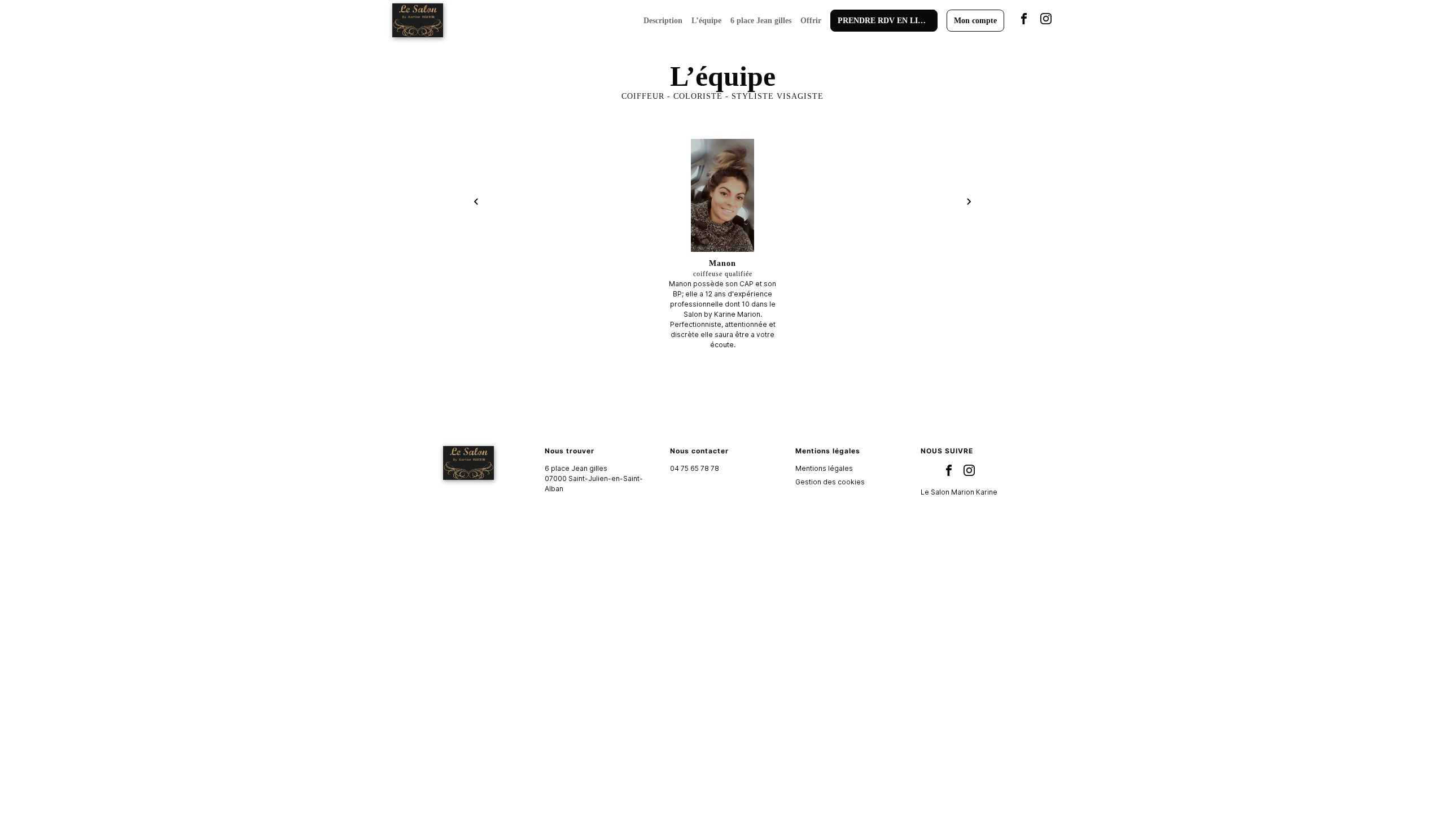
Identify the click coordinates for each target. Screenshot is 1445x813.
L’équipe (706, 20)
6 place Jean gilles (760, 20)
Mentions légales (824, 468)
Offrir (810, 20)
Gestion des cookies (830, 482)
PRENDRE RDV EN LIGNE (886, 20)
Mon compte (975, 20)
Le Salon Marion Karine (959, 492)
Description (662, 20)
